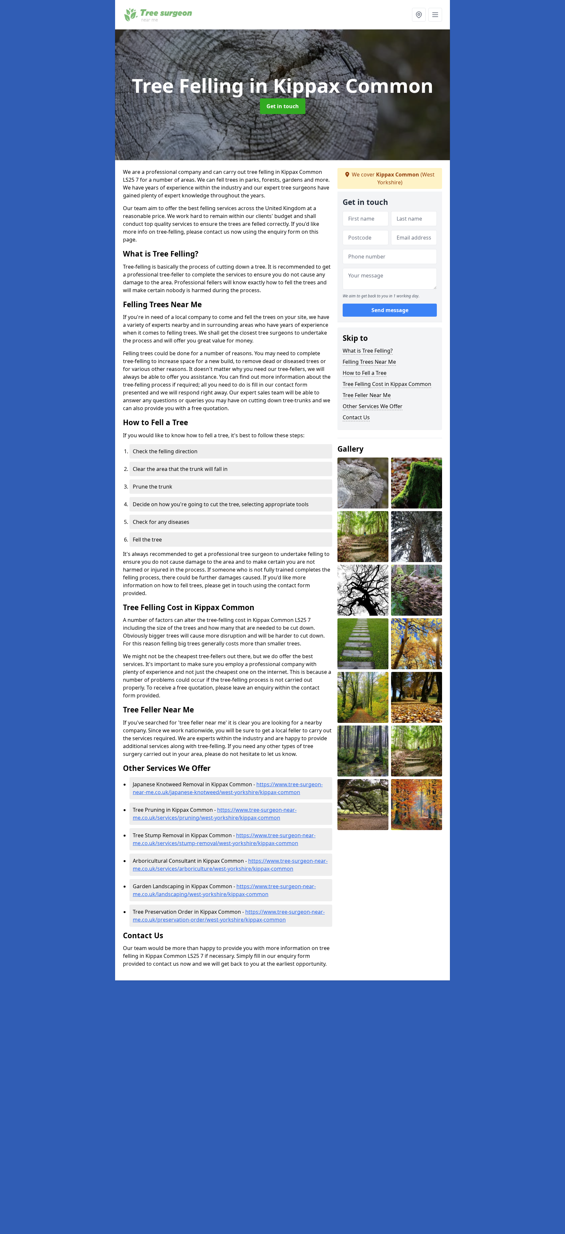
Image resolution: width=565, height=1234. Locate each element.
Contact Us (356, 417)
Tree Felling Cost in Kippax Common (387, 384)
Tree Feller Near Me (367, 395)
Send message (389, 310)
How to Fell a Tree (364, 372)
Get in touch (282, 106)
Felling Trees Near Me (369, 361)
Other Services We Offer (372, 406)
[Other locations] (419, 15)
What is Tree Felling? (368, 350)
